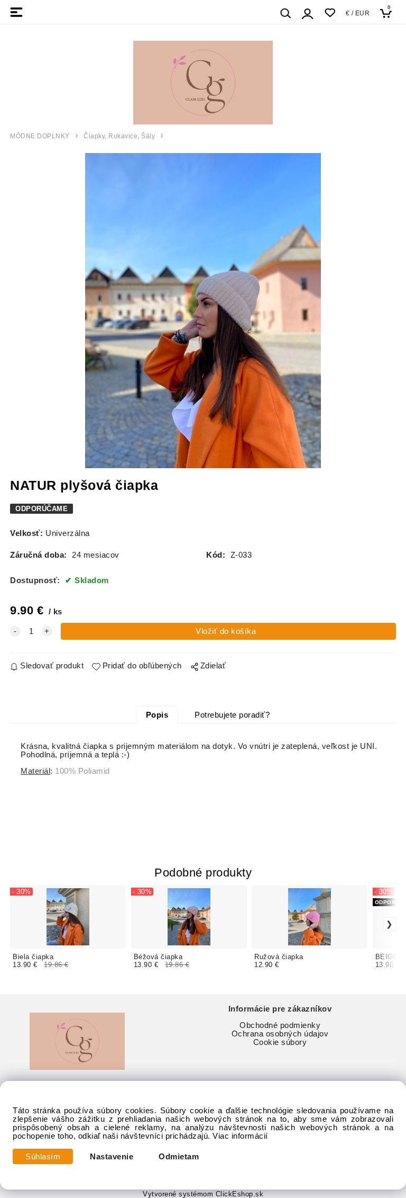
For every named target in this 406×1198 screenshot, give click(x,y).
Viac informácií (240, 1136)
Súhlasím (42, 1156)
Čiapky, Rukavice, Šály (119, 136)
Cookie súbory (280, 1042)
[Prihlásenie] (307, 13)
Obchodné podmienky (279, 1025)
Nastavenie (111, 1156)
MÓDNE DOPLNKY (40, 136)
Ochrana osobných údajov (280, 1034)
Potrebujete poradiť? (232, 715)
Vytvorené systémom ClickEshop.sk (203, 1194)
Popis (157, 715)
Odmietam (179, 1156)
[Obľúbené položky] (329, 13)
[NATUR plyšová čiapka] (203, 310)
